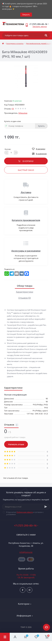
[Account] (15, 637)
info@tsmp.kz (26, 552)
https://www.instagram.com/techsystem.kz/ (29, 590)
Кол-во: (8, 149)
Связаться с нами (26, 534)
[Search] (46, 35)
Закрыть (26, 14)
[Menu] (5, 637)
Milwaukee (22, 113)
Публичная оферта (25, 512)
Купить (41, 126)
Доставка (26, 192)
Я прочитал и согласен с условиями (25, 513)
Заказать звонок (40, 26)
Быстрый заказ (26, 170)
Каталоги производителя (26, 220)
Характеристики (24, 291)
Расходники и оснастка (14, 43)
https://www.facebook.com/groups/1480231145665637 (22, 590)
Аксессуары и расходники (25, 250)
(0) (13, 108)
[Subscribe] (46, 507)
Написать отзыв (16, 444)
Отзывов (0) (24, 297)
